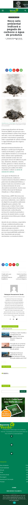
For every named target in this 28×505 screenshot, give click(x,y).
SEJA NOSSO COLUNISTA (14, 491)
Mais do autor (7, 328)
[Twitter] (17, 319)
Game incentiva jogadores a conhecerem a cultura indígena (21, 276)
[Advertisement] (14, 54)
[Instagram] (14, 319)
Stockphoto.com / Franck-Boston (8, 123)
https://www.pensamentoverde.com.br (14, 296)
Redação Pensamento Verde (14, 38)
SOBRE (14, 487)
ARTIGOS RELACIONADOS (9, 326)
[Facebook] (10, 319)
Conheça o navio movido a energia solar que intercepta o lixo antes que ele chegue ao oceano (18, 336)
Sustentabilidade (14, 17)
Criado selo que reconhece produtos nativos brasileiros (7, 276)
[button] (25, 11)
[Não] (26, 499)
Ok (14, 502)
